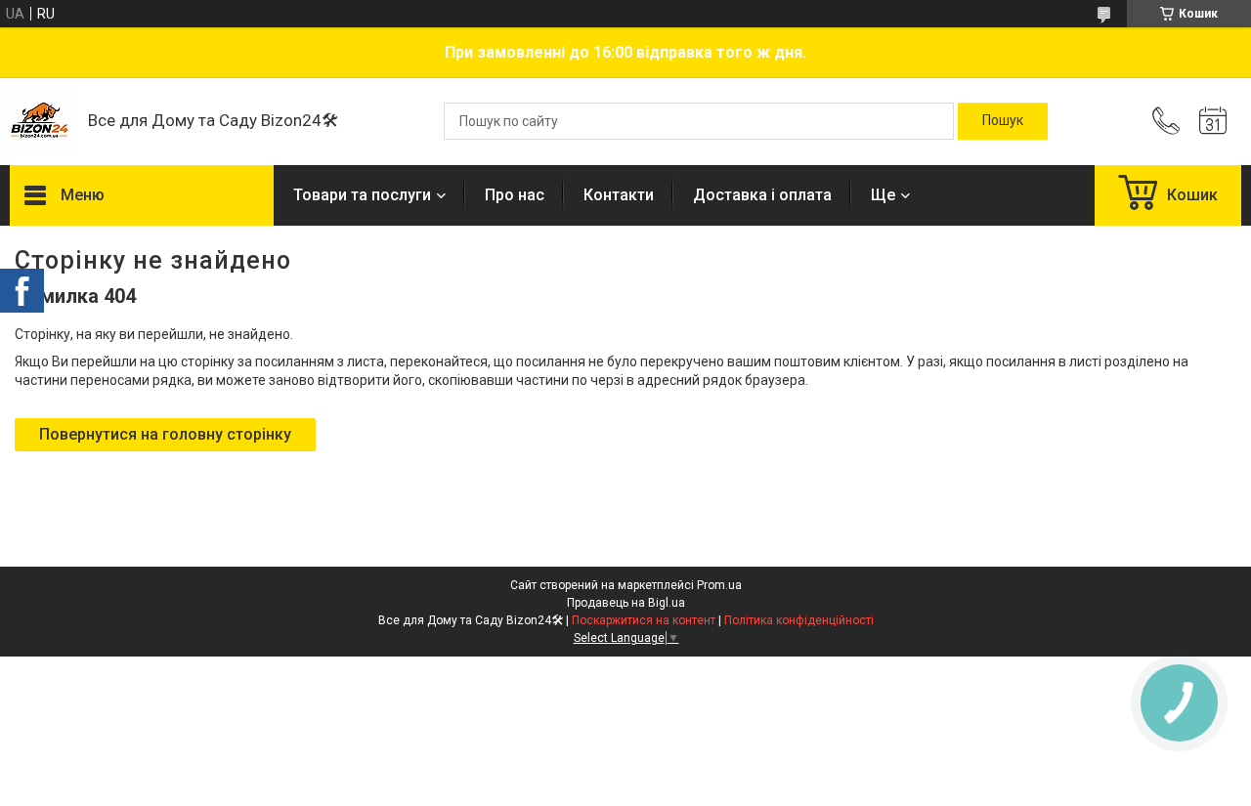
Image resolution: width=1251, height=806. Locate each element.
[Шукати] (1003, 121)
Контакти (618, 195)
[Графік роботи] (1213, 121)
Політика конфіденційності (799, 620)
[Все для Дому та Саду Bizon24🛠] (39, 121)
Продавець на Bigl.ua (626, 603)
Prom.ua (719, 585)
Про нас (514, 195)
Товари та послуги (362, 195)
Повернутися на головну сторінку (165, 434)
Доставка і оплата (762, 195)
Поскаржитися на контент (643, 620)
